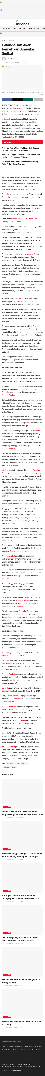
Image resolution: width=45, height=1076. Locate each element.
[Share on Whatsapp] (28, 99)
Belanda (20, 105)
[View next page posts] (24, 169)
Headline (11, 41)
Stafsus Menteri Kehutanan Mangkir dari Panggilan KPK (21, 981)
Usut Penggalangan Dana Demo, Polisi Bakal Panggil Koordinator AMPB (20, 939)
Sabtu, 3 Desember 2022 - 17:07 (16, 62)
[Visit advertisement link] (22, 34)
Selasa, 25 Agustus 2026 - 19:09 (13, 901)
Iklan (12, 1064)
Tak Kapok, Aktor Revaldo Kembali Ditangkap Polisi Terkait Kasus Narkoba (20, 162)
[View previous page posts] (20, 169)
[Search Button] (42, 22)
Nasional (6, 28)
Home (4, 41)
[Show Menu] (3, 22)
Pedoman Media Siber (24, 1064)
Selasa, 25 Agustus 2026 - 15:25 (13, 944)
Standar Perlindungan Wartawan (12, 1066)
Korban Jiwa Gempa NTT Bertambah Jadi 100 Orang (21, 1023)
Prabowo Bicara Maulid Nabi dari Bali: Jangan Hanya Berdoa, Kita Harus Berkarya (20, 149)
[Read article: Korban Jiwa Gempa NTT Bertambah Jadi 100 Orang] (22, 1004)
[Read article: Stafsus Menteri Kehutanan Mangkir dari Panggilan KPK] (22, 962)
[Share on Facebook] (7, 99)
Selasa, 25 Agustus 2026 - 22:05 (13, 860)
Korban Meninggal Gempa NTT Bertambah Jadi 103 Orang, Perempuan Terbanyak (21, 155)
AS (3, 119)
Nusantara (34, 28)
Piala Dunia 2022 (9, 767)
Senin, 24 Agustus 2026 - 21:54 (12, 1028)
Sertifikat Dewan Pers (33, 1066)
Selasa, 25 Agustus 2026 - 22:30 (13, 818)
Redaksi (14, 59)
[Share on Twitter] (17, 99)
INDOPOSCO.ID (18, 1071)
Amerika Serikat (19, 108)
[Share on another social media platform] (38, 99)
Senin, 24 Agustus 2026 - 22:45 (12, 986)
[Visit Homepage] (22, 22)
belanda (24, 763)
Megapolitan (20, 28)
